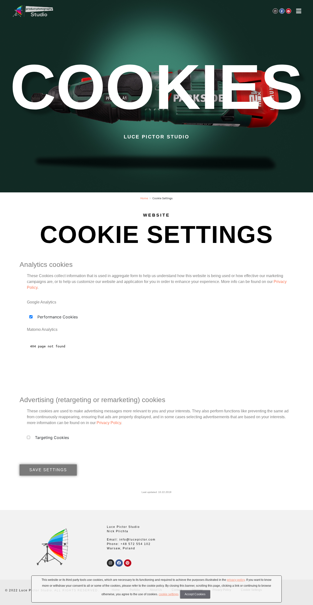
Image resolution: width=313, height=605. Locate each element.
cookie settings (169, 594)
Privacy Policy (109, 423)
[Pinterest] (127, 563)
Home (144, 198)
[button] (48, 470)
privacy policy (236, 580)
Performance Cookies (57, 316)
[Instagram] (110, 563)
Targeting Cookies (52, 437)
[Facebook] (119, 563)
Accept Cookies (195, 594)
